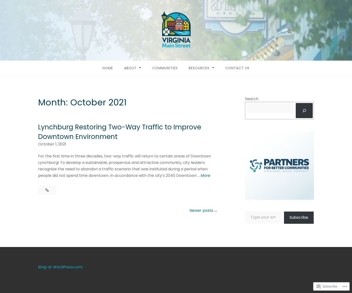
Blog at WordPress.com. (60, 267)
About (130, 68)
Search (251, 99)
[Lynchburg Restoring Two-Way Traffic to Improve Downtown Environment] (47, 190)
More (205, 175)
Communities (165, 68)
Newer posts (201, 210)
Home (107, 68)
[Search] (304, 110)
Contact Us (237, 68)
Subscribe (299, 217)
